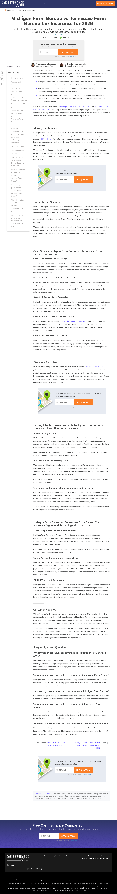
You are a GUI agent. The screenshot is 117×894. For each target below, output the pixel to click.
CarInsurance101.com (33, 880)
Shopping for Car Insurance (80, 4)
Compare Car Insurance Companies (21, 10)
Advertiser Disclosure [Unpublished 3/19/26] (27, 869)
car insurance (47, 139)
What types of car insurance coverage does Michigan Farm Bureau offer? (18, 161)
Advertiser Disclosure (13, 66)
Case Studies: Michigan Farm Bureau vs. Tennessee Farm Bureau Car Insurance (19, 94)
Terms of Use (72, 56)
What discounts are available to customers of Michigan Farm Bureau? (18, 175)
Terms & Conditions (96, 880)
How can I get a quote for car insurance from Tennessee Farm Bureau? (17, 220)
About (9, 869)
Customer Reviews (18, 147)
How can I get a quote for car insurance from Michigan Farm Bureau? (17, 190)
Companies (60, 4)
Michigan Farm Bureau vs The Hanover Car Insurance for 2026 (87, 745)
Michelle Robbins (49, 64)
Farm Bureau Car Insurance (73, 321)
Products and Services (16, 83)
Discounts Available (18, 104)
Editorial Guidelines (42, 794)
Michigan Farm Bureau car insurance (76, 106)
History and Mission (18, 78)
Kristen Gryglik (80, 64)
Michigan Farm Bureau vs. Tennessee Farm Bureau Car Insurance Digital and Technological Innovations (19, 134)
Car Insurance (46, 4)
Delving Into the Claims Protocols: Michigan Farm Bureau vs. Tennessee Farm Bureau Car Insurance (19, 115)
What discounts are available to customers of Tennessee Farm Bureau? (18, 205)
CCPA (106, 880)
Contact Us (48, 869)
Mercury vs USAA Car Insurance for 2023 (56, 744)
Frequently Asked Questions (17, 152)
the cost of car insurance (95, 366)
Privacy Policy (83, 880)
